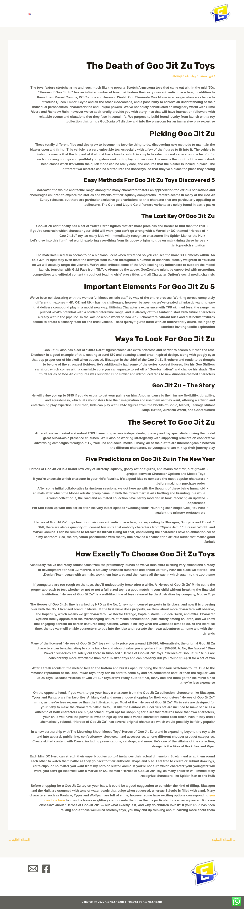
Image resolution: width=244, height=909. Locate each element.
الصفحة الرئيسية (134, 13)
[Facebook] (46, 868)
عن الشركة (101, 13)
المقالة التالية (19, 840)
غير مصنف (206, 76)
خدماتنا (75, 13)
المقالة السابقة (224, 840)
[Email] (33, 868)
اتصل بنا (48, 13)
